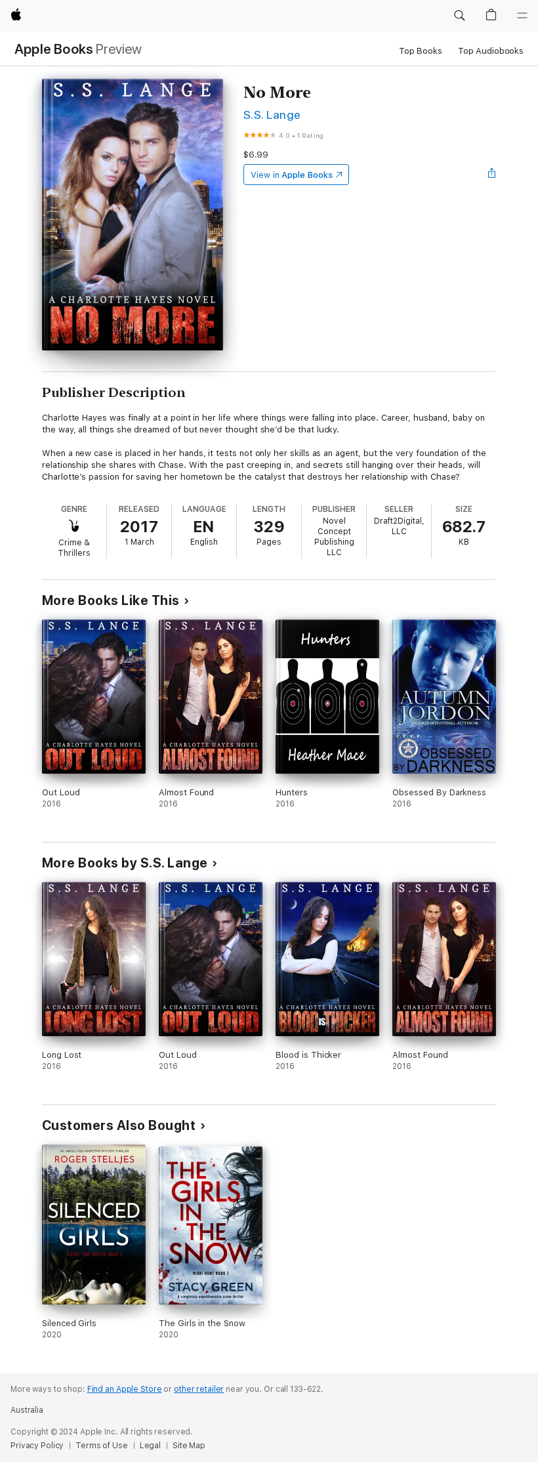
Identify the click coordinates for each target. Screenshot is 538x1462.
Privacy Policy (37, 1445)
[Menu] (522, 15)
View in (292, 175)
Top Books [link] (420, 51)
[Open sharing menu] (492, 174)
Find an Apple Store (124, 1389)
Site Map (189, 1445)
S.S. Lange (272, 114)
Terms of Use (101, 1445)
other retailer (199, 1389)
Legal (150, 1445)
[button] (459, 15)
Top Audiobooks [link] (491, 51)
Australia (26, 1410)
